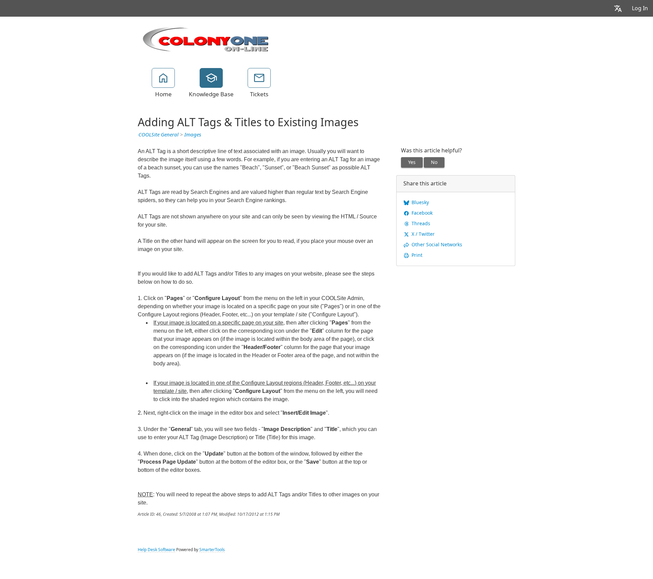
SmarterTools (212, 549)
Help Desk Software (156, 549)
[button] (618, 8)
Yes (412, 162)
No (434, 162)
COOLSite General (158, 135)
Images (192, 135)
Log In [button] (640, 8)
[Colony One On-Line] (206, 38)
